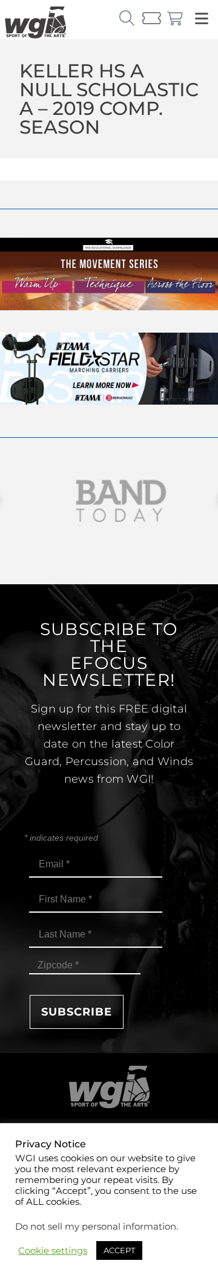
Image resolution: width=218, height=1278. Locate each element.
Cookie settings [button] (52, 1250)
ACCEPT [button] (119, 1250)
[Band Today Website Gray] (109, 501)
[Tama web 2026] (109, 401)
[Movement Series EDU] (109, 307)
